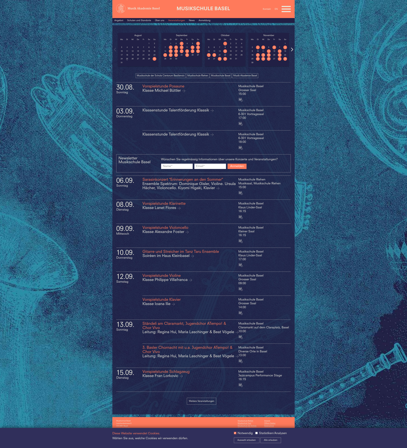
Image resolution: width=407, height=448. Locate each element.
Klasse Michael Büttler (162, 91)
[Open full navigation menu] (286, 9)
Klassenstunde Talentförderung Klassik (176, 110)
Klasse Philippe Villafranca (165, 280)
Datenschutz (269, 426)
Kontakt (267, 9)
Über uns (159, 20)
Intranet (267, 421)
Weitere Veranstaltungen (201, 401)
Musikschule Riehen (197, 76)
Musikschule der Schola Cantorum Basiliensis (161, 76)
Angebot (118, 20)
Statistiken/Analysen (273, 433)
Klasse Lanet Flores (159, 208)
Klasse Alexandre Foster (163, 232)
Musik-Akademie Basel (245, 76)
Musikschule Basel (220, 76)
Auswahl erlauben (246, 440)
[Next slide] (292, 49)
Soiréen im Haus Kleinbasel (166, 256)
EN (276, 9)
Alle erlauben (270, 440)
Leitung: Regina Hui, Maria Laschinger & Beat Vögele (188, 332)
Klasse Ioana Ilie (156, 304)
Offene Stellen (269, 423)
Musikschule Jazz (244, 423)
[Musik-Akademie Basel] (145, 9)
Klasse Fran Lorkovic (160, 376)
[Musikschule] (203, 9)
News (192, 20)
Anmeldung (204, 20)
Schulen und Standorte (139, 20)
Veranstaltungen (176, 20)
